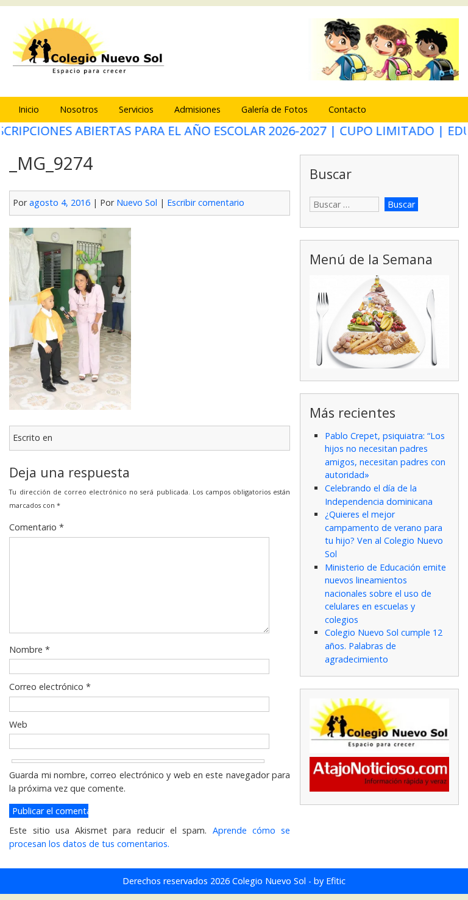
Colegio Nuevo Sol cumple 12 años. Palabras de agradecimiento (383, 645)
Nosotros (79, 109)
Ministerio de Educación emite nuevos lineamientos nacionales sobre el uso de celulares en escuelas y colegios (385, 593)
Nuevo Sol (136, 202)
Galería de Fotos (274, 109)
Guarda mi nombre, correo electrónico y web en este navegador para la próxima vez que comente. (149, 781)
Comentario (36, 527)
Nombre (29, 649)
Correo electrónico (50, 686)
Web (18, 724)
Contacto (347, 109)
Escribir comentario (205, 202)
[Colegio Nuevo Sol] (233, 78)
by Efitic (330, 881)
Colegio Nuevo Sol (269, 881)
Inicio (28, 109)
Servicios (136, 109)
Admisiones (197, 109)
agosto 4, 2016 (59, 202)
